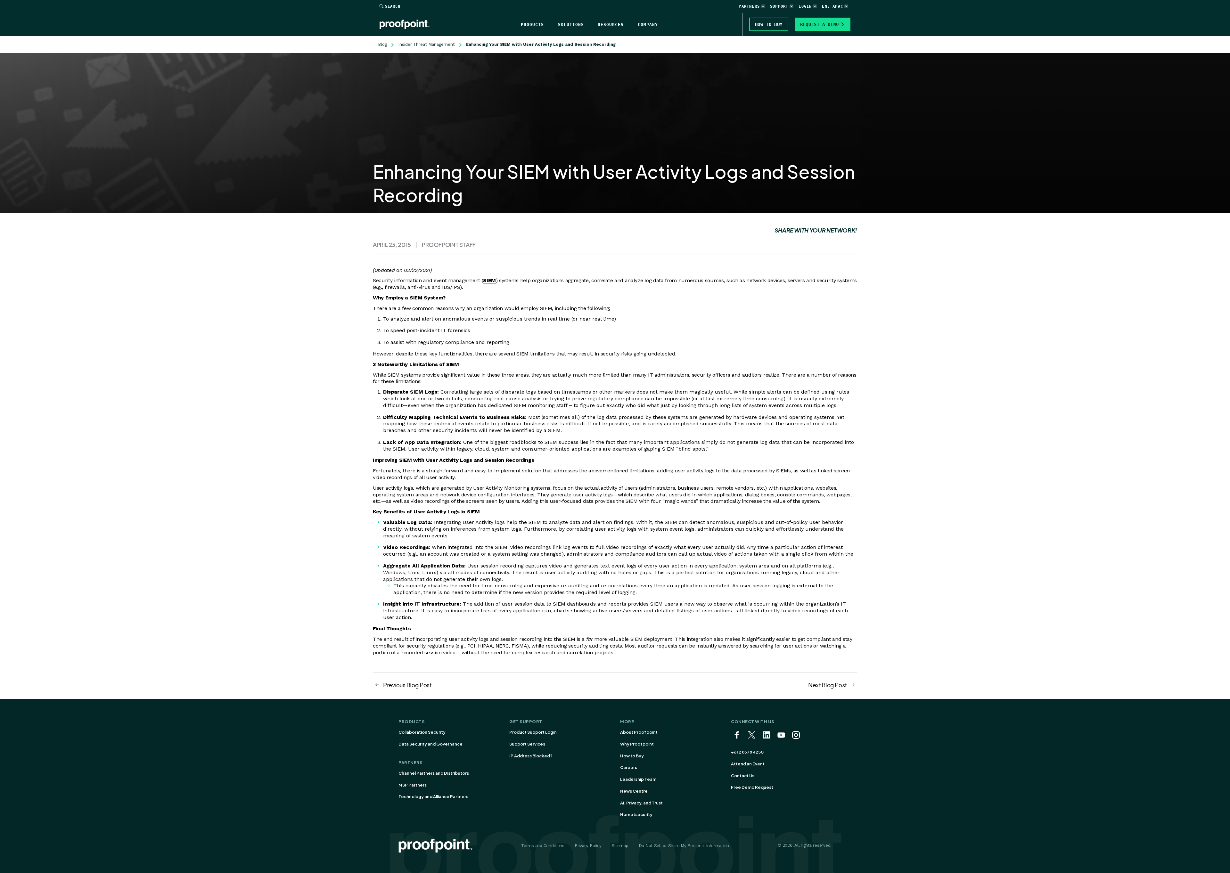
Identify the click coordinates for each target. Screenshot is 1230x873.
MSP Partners (412, 784)
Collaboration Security (422, 732)
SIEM (489, 280)
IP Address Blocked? (531, 755)
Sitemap (619, 845)
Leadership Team (638, 779)
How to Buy (632, 755)
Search (392, 6)
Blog (382, 44)
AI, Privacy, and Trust (641, 802)
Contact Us (742, 775)
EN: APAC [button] (832, 6)
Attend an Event (748, 763)
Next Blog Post (827, 685)
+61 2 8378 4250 (747, 752)
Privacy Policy (588, 845)
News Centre (634, 791)
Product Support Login (533, 732)
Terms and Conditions (542, 845)
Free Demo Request (752, 787)
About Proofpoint (639, 732)
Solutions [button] (571, 24)
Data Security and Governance (430, 744)
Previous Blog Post (407, 685)
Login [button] (805, 6)
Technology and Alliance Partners (433, 796)
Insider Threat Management (426, 44)
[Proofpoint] (408, 24)
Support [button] (779, 6)
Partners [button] (749, 6)
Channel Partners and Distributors (433, 773)
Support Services (527, 744)
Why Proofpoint (637, 744)
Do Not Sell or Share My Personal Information (684, 845)
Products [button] (532, 24)
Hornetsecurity (636, 814)
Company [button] (648, 24)
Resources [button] (611, 24)
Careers (628, 767)
